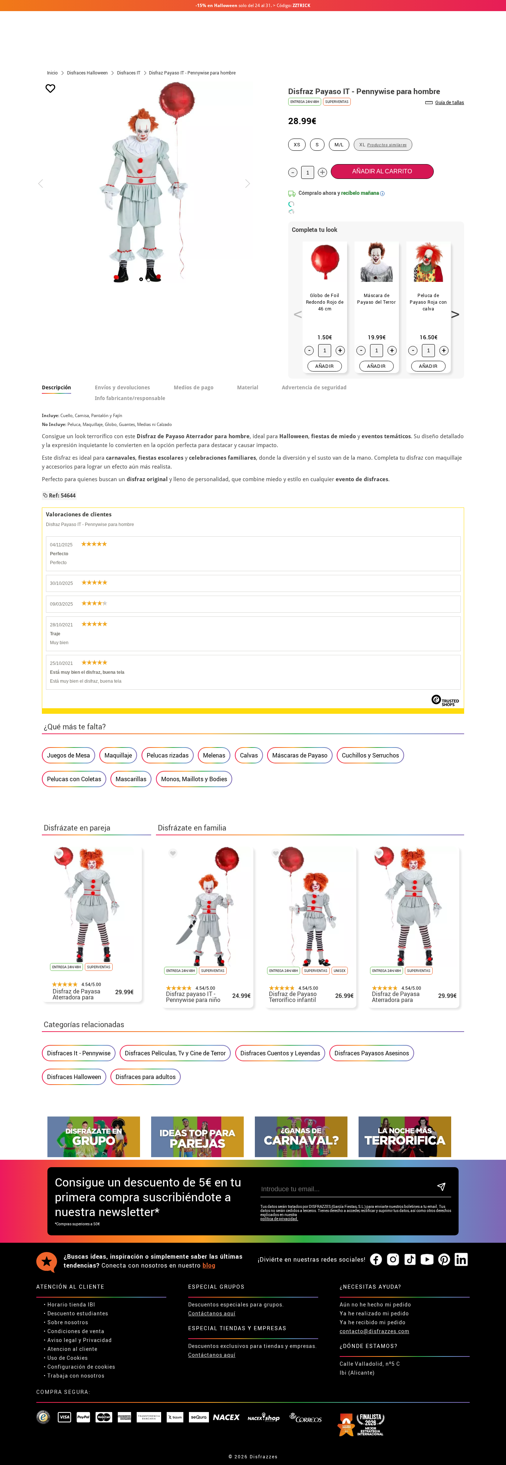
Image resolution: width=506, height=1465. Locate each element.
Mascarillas (131, 779)
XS (297, 144)
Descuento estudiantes (77, 1313)
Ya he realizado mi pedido (374, 1313)
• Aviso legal (60, 1340)
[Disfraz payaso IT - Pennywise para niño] (171, 854)
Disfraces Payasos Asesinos (371, 1053)
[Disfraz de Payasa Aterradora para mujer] (57, 855)
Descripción (56, 387)
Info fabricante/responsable (130, 398)
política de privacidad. (279, 1219)
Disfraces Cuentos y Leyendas (280, 1053)
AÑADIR (324, 366)
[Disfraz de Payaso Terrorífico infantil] (274, 854)
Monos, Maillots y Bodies (194, 779)
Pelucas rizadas (168, 755)
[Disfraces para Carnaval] (301, 1155)
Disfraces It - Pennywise (78, 1053)
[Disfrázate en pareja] (197, 1155)
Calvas (249, 755)
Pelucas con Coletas (74, 779)
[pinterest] (444, 1260)
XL (383, 144)
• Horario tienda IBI (69, 1304)
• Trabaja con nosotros (74, 1375)
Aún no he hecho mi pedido (375, 1304)
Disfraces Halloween (74, 1077)
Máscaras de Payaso (299, 755)
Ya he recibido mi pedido (373, 1322)
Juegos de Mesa (68, 755)
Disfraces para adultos (146, 1077)
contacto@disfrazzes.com (374, 1331)
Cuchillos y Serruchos (370, 755)
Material (247, 387)
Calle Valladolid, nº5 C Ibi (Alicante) (370, 1368)
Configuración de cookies (81, 1366)
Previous (295, 310)
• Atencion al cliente (70, 1348)
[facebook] (376, 1260)
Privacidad (97, 1340)
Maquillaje (118, 755)
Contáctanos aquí (212, 1313)
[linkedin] (461, 1260)
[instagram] (393, 1260)
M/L (339, 144)
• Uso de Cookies (66, 1357)
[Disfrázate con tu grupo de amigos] (93, 1155)
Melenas (214, 755)
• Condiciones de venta (74, 1331)
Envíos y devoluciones (122, 387)
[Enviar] (441, 1187)
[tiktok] (410, 1260)
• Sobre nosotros (66, 1322)
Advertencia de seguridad (314, 387)
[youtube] (427, 1260)
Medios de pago (193, 387)
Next (452, 310)
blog (209, 1265)
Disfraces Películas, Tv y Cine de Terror (175, 1053)
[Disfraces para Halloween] (405, 1155)
